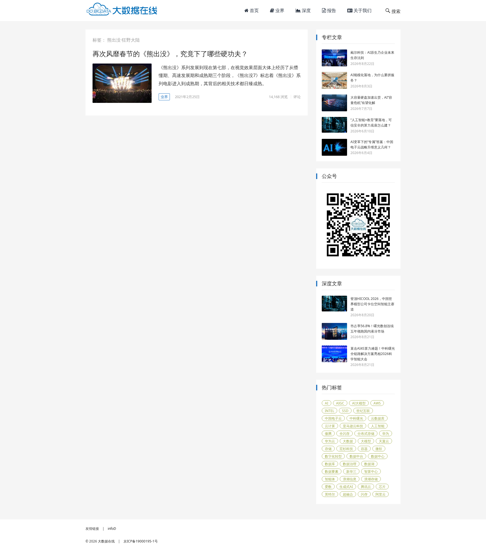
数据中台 (356, 456)
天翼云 (384, 441)
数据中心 (377, 456)
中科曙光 (356, 418)
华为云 (330, 441)
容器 (364, 448)
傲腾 (328, 433)
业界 (279, 10)
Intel (329, 410)
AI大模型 (359, 403)
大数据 (348, 441)
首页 (254, 10)
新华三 (351, 471)
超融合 (348, 494)
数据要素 (331, 471)
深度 (306, 10)
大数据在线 (106, 541)
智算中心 (371, 471)
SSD (345, 410)
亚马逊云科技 (353, 426)
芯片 (382, 486)
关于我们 (362, 10)
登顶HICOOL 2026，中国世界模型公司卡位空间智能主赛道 (372, 304)
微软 (378, 448)
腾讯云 (366, 486)
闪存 (364, 494)
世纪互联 (363, 410)
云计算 (330, 426)
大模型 (366, 441)
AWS (377, 403)
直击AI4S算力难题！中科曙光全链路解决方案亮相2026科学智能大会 (372, 353)
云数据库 (377, 418)
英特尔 (330, 494)
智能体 (330, 479)
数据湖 (369, 464)
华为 (385, 433)
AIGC (340, 403)
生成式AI (346, 486)
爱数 (328, 486)
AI (326, 403)
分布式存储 (365, 433)
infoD (112, 528)
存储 (328, 448)
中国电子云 (333, 418)
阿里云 (380, 494)
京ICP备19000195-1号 (140, 541)
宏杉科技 (346, 448)
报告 (331, 10)
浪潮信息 (349, 479)
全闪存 (344, 433)
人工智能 (377, 426)
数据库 (330, 464)
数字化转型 (333, 456)
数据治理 (349, 464)
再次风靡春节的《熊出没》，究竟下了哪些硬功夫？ (170, 53)
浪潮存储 (371, 479)
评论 (297, 96)
